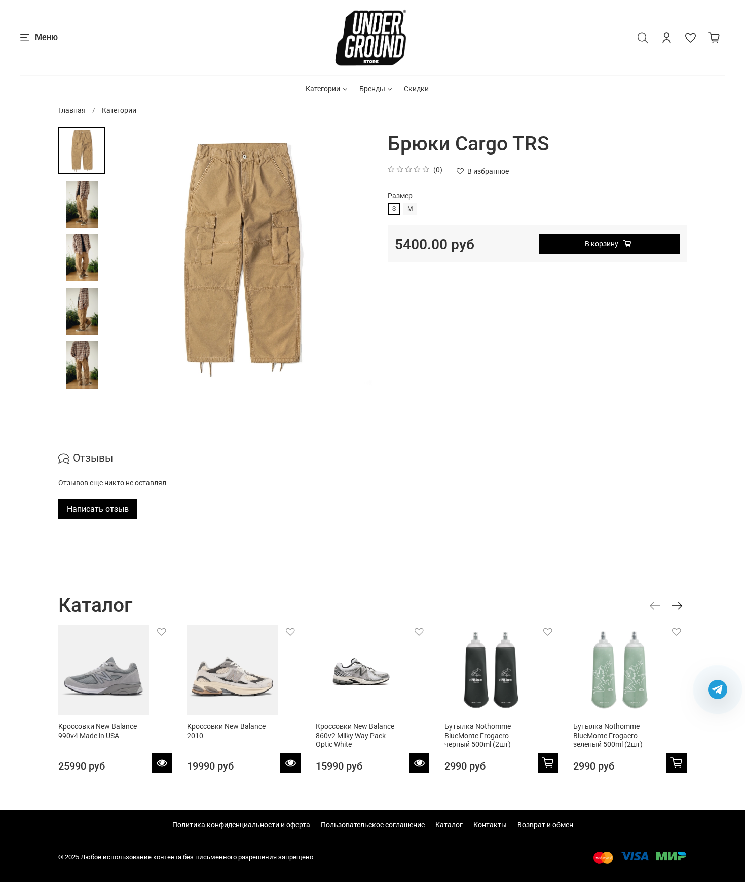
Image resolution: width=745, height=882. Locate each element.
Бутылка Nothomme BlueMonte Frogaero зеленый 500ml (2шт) (608, 735)
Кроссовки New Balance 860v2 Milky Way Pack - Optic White (355, 735)
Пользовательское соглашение (373, 825)
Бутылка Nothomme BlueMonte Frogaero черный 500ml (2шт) (477, 735)
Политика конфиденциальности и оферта (241, 825)
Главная (72, 110)
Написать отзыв (98, 509)
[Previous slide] (128, 258)
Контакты (490, 825)
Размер (400, 195)
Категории (323, 89)
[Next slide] (354, 258)
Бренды (372, 89)
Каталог (449, 825)
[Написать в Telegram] (717, 689)
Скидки (416, 89)
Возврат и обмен (545, 825)
